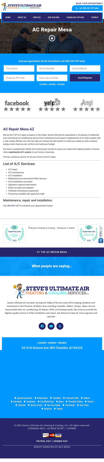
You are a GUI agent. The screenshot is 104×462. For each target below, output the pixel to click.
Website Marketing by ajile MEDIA (52, 447)
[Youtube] (51, 326)
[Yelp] (59, 326)
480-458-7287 (13, 206)
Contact (95, 17)
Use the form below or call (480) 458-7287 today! (52, 61)
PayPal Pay (43, 441)
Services (37, 17)
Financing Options (75, 17)
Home (8, 17)
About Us (22, 17)
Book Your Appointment (89, 3)
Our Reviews (53, 17)
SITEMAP (71, 428)
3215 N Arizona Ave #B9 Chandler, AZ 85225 (52, 348)
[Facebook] (42, 326)
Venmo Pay (61, 441)
